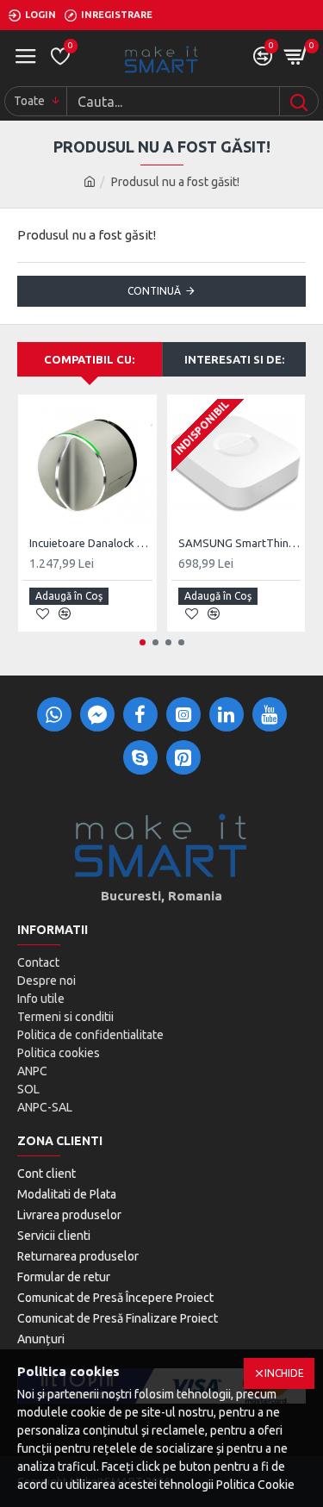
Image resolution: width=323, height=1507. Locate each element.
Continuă (154, 290)
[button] (143, 642)
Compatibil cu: (89, 359)
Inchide (284, 1373)
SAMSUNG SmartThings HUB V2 (239, 543)
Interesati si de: (234, 359)
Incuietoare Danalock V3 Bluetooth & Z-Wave (90, 543)
